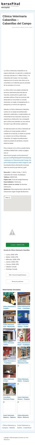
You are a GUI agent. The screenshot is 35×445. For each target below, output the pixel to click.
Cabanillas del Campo (26, 27)
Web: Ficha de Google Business (17, 275)
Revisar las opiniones (17, 281)
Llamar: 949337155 (17, 245)
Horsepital (5, 7)
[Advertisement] (17, 49)
